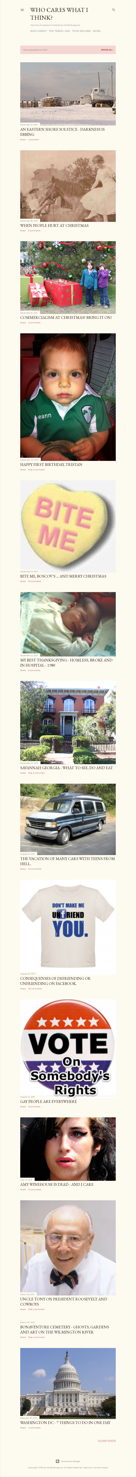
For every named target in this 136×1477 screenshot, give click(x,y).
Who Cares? (38, 31)
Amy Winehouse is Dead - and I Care (57, 1184)
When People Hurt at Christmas (54, 225)
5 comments (34, 670)
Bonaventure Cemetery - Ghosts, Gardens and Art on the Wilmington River (64, 1329)
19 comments (34, 581)
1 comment (33, 139)
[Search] (114, 9)
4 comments (34, 1427)
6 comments (34, 1106)
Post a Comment (36, 469)
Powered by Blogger (70, 1461)
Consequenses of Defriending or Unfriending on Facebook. (55, 981)
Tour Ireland (81, 31)
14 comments (34, 1189)
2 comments (34, 322)
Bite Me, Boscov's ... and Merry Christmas (63, 576)
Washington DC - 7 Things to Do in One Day (65, 1422)
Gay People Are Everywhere (48, 1101)
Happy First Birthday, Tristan (51, 464)
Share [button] (23, 139)
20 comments (35, 988)
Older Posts (107, 1441)
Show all (107, 50)
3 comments (34, 230)
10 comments (34, 869)
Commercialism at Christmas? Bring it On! (66, 317)
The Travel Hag (59, 31)
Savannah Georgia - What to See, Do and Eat (66, 767)
